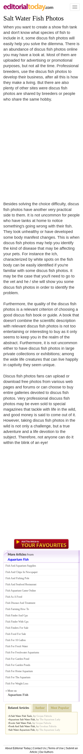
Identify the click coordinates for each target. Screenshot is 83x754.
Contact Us (39, 748)
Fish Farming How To (17, 609)
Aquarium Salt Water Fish (22, 719)
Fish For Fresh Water (17, 646)
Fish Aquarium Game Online (21, 590)
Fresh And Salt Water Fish (22, 726)
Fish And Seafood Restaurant (21, 584)
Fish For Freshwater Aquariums (22, 652)
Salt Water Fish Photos (33, 18)
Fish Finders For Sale (17, 627)
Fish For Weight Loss (17, 683)
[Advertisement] (41, 149)
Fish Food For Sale (16, 634)
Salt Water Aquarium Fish (22, 729)
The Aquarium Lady (50, 719)
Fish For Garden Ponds (18, 665)
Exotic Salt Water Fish (20, 723)
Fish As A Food (14, 596)
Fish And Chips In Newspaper (22, 572)
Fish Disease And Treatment (20, 602)
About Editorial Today (18, 748)
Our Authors (46, 752)
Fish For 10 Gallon (16, 640)
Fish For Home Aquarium (19, 671)
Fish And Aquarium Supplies (21, 565)
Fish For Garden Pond (17, 658)
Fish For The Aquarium (18, 677)
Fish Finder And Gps (17, 615)
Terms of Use (56, 748)
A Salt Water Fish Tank (20, 716)
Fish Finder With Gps (17, 621)
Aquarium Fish (18, 560)
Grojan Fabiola (44, 716)
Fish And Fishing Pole (17, 578)
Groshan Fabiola (48, 726)
